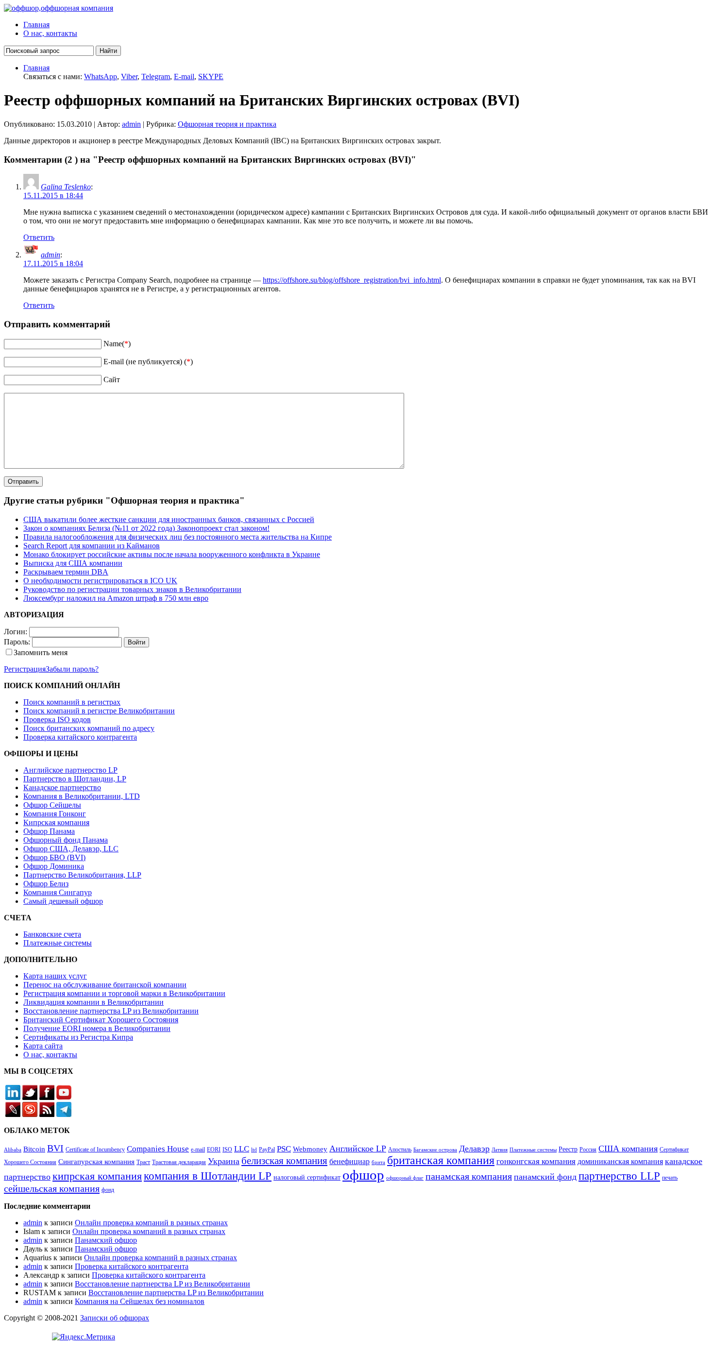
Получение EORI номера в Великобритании (96, 1028)
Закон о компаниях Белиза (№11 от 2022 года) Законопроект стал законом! (146, 528)
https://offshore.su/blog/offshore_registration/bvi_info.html (352, 280)
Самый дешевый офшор (63, 901)
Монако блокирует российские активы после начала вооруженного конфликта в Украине (171, 554)
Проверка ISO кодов (57, 719)
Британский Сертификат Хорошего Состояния (100, 1019)
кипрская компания (97, 1176)
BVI (55, 1148)
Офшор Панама (49, 831)
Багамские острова (435, 1149)
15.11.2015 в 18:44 (53, 195)
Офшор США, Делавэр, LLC (71, 849)
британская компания (440, 1160)
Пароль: (17, 642)
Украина (223, 1161)
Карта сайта (43, 1046)
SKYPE (210, 76)
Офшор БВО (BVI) (54, 857)
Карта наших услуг (55, 976)
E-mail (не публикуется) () (148, 361)
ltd (254, 1149)
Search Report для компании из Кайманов (91, 545)
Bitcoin (34, 1149)
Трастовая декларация (179, 1162)
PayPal (267, 1149)
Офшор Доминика (53, 866)
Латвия (500, 1149)
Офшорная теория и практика (227, 124)
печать (670, 1177)
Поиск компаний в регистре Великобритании (99, 711)
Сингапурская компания (96, 1162)
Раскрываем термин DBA (65, 572)
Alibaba (12, 1149)
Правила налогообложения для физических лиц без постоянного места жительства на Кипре (177, 537)
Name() (117, 343)
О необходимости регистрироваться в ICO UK (100, 580)
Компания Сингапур (57, 892)
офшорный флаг (405, 1178)
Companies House (158, 1148)
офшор (363, 1175)
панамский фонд (545, 1177)
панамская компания (468, 1176)
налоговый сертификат (306, 1177)
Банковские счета (52, 934)
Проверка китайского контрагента (80, 737)
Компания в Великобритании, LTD (81, 796)
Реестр (568, 1149)
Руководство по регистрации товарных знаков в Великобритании (132, 589)
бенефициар (349, 1161)
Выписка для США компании (72, 563)
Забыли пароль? (72, 669)
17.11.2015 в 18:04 (53, 263)
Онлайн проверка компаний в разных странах (151, 1222)
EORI (214, 1149)
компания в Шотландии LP (208, 1176)
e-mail (198, 1149)
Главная (36, 24)
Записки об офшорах (114, 1318)
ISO (227, 1149)
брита (378, 1162)
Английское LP (357, 1148)
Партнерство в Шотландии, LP (74, 779)
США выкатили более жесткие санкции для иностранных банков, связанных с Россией (168, 519)
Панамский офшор (106, 1240)
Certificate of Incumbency (95, 1149)
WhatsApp (100, 76)
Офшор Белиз (45, 883)
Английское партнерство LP (70, 770)
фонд (108, 1189)
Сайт (111, 379)
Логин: (15, 631)
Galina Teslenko (66, 187)
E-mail (184, 76)
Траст (143, 1162)
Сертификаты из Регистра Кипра (78, 1037)
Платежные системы (57, 943)
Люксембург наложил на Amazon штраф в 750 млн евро (115, 598)
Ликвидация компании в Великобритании (93, 1002)
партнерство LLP (619, 1176)
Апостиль (399, 1149)
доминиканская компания (620, 1161)
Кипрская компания (56, 822)
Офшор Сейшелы (52, 805)
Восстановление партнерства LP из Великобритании (111, 1011)
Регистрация (25, 669)
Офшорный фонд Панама (65, 840)
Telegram (155, 76)
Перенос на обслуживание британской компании (105, 985)
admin (131, 124)
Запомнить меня (41, 652)
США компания (628, 1148)
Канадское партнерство (62, 787)
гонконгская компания (536, 1161)
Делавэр (474, 1148)
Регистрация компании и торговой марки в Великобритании (124, 993)
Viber (129, 76)
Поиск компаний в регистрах (71, 702)
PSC (284, 1148)
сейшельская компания (52, 1188)
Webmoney (310, 1149)
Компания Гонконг (54, 814)
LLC (241, 1148)
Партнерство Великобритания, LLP (82, 875)
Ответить (38, 237)
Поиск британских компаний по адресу (88, 728)
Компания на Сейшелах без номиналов (139, 1301)
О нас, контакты (50, 33)
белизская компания (284, 1161)
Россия (587, 1149)
